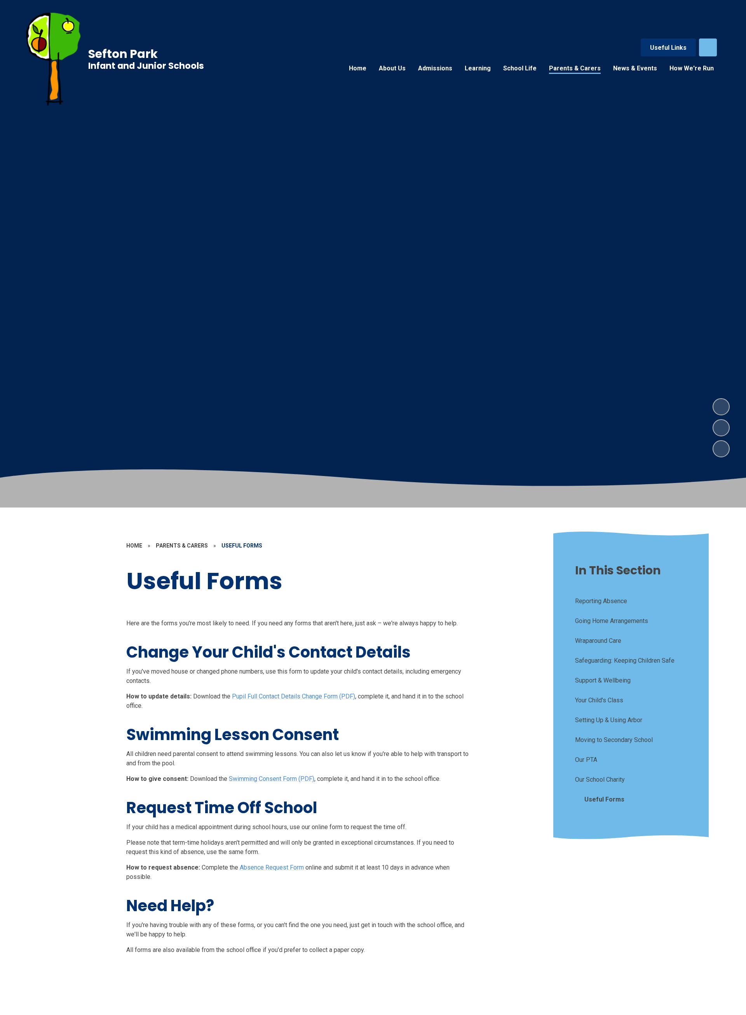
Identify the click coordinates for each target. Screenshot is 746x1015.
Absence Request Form (272, 867)
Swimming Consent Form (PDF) (271, 778)
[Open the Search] (708, 47)
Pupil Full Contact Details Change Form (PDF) (293, 696)
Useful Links (668, 47)
